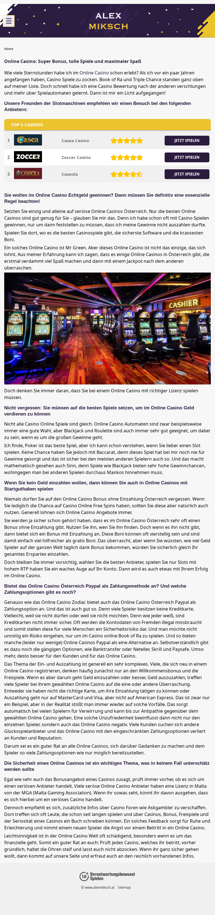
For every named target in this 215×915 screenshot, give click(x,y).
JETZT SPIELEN (187, 140)
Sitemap (124, 887)
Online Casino (94, 73)
